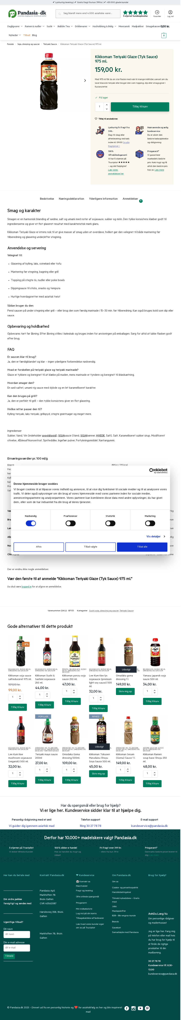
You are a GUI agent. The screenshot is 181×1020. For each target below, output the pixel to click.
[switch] (71, 523)
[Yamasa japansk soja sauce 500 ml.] (155, 651)
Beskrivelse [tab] (47, 199)
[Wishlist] (26, 641)
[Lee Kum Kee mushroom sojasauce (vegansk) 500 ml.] (20, 730)
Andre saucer (150, 748)
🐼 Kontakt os (83, 882)
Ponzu (65, 670)
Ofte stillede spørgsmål (87, 897)
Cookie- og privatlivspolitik (125, 888)
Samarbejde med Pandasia (125, 932)
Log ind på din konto (86, 914)
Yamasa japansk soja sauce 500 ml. (154, 678)
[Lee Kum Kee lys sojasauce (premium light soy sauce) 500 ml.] (101, 651)
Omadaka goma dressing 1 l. (124, 678)
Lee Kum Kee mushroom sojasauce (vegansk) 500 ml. (20, 758)
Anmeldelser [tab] (132, 200)
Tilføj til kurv (140, 107)
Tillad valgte (90, 547)
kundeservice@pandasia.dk (162, 974)
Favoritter (157, 17)
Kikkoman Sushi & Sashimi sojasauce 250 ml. (45, 680)
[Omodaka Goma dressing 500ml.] (74, 730)
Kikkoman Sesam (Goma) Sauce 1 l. (125, 756)
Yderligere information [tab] (103, 199)
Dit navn (8, 928)
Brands (115, 922)
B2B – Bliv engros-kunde (124, 916)
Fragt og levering (84, 891)
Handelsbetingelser (121, 892)
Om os (115, 882)
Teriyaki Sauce (50, 44)
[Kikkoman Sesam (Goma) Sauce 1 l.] (128, 730)
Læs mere (159, 170)
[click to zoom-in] (48, 80)
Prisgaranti (81, 903)
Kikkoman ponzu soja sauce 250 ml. (74, 678)
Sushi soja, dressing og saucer (104, 611)
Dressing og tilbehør (127, 670)
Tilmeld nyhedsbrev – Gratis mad (125, 900)
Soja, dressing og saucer (28, 44)
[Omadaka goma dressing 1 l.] (128, 651)
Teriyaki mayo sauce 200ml (46, 756)
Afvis (39, 547)
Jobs (114, 906)
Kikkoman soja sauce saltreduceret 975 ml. (19, 678)
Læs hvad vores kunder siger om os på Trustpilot (90, 926)
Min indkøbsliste (84, 909)
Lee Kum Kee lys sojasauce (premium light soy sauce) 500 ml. (100, 681)
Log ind (170, 17)
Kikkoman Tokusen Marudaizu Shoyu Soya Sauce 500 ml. (100, 758)
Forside (10, 44)
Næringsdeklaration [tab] (71, 199)
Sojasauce (13, 670)
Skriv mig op (125, 691)
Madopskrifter (119, 911)
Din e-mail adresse (14, 942)
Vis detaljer (153, 536)
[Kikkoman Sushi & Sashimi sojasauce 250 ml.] (47, 651)
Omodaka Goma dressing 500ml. (71, 756)
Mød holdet (81, 886)
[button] (167, 31)
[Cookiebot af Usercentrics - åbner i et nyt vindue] (151, 470)
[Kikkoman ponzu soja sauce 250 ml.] (74, 651)
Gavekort (116, 928)
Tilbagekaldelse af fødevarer (90, 918)
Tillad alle (142, 547)
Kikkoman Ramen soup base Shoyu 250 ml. (155, 758)
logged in (26, 587)
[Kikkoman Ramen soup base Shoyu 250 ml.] (155, 730)
